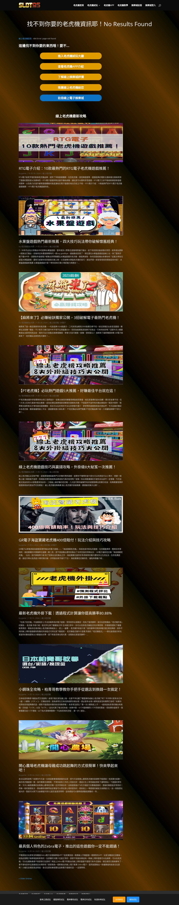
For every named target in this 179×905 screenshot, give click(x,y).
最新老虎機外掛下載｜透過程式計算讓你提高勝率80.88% (65, 613)
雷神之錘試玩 (45, 899)
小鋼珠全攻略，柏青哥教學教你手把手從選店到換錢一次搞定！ (70, 689)
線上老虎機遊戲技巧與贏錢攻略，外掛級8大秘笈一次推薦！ (67, 466)
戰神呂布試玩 (86, 899)
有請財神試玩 (99, 899)
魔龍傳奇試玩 (58, 899)
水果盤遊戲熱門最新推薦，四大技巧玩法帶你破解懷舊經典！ (68, 241)
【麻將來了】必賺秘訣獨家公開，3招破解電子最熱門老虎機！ (69, 317)
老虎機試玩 (92, 5)
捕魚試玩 (133, 899)
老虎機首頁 (78, 5)
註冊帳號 (119, 899)
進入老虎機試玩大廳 (71, 56)
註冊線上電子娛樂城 (71, 98)
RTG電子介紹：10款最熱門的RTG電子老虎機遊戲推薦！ (64, 168)
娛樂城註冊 (136, 5)
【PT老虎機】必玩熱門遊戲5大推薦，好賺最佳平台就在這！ (68, 390)
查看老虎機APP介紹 (71, 66)
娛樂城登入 (150, 5)
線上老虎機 (47, 173)
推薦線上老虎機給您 (71, 87)
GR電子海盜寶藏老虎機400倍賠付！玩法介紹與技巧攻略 (65, 540)
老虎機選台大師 (27, 246)
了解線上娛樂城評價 (71, 77)
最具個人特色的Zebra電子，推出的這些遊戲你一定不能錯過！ (69, 846)
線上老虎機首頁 (25, 38)
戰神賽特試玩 (72, 899)
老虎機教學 (123, 5)
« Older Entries (25, 878)
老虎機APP (109, 5)
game (23, 173)
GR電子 (63, 322)
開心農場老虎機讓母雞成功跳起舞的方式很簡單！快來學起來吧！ (68, 768)
